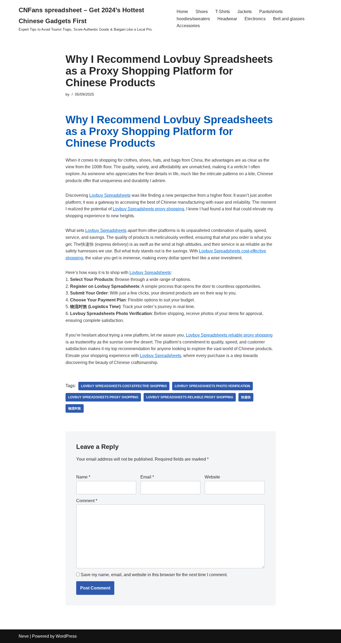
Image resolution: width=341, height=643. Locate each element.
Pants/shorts (271, 11)
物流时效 (74, 408)
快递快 (246, 397)
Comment (86, 500)
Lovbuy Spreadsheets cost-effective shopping (124, 386)
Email (147, 477)
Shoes (202, 11)
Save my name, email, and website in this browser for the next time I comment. (154, 574)
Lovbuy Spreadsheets (110, 195)
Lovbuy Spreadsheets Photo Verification (212, 386)
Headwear (227, 19)
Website (212, 477)
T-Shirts (222, 11)
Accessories (188, 25)
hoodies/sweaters (193, 19)
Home (182, 11)
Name (83, 477)
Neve (24, 636)
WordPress (66, 636)
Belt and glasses (289, 19)
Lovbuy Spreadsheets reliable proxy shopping (229, 335)
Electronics (255, 19)
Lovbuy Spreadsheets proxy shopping (148, 209)
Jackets (244, 11)
